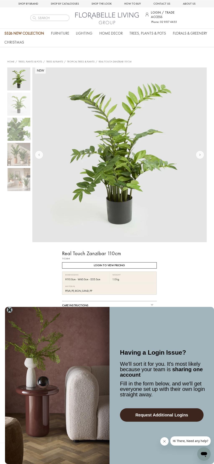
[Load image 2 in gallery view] (18, 104)
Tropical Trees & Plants (81, 61)
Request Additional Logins (161, 415)
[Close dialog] (10, 310)
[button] (60, 33)
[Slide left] (39, 155)
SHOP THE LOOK (102, 3)
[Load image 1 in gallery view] (18, 78)
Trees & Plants (54, 61)
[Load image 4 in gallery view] (18, 154)
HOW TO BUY (132, 3)
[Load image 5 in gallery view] (18, 179)
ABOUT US (189, 3)
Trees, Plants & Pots (30, 61)
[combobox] (49, 18)
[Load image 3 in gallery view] (18, 129)
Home (10, 61)
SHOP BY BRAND (28, 3)
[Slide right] (200, 155)
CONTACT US (161, 3)
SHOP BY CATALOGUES (65, 3)
